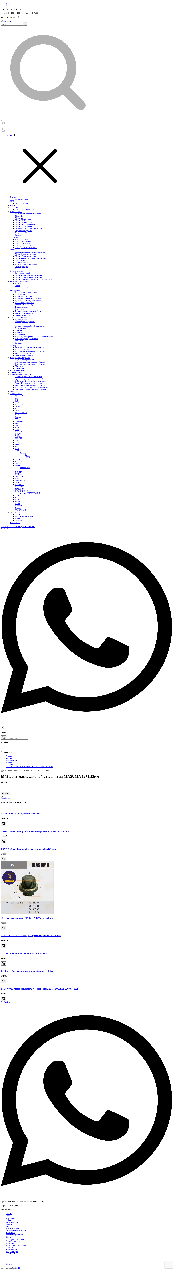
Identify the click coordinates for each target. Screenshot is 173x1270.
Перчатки (14, 392)
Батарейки (19, 341)
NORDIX (19, 514)
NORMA (18, 472)
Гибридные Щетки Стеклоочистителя (30, 381)
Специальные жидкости (20, 358)
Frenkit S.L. (19, 404)
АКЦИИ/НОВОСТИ (26, 527)
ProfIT (17, 1268)
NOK (17, 483)
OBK (17, 400)
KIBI (17, 478)
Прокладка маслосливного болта (28, 214)
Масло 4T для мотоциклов (25, 254)
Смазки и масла (21, 203)
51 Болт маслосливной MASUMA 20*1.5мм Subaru (27, 918)
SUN (17, 447)
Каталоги (10, 135)
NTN (17, 495)
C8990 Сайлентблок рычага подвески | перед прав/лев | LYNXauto (35, 831)
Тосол (17, 286)
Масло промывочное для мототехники (30, 258)
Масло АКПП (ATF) (23, 220)
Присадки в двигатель (24, 296)
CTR (17, 402)
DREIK (18, 499)
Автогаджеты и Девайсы (25, 322)
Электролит (20, 368)
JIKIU (17, 502)
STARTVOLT (20, 510)
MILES (18, 463)
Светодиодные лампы (24, 356)
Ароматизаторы (16, 372)
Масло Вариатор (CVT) (24, 222)
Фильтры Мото (21, 260)
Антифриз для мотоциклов (26, 265)
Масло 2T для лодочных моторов (28, 277)
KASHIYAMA (21, 487)
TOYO (17, 425)
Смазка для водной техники (26, 273)
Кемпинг (18, 343)
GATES (18, 417)
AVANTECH (20, 497)
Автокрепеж (25, 468)
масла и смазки (16, 212)
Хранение (19, 332)
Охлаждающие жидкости (20, 281)
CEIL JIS (18, 521)
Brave (26, 455)
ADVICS (18, 432)
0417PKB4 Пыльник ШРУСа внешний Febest (24, 953)
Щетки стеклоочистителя (20, 375)
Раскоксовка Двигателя (24, 303)
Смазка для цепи (21, 267)
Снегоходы (14, 205)
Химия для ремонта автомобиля (28, 311)
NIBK (17, 436)
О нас (8, 3)
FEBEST (18, 438)
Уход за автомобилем (23, 328)
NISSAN (18, 508)
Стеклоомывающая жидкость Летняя (30, 362)
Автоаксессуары (21, 199)
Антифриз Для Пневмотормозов (28, 288)
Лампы (13, 345)
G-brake (18, 451)
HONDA (18, 506)
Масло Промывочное (23, 226)
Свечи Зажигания (17, 370)
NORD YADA (20, 459)
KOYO (18, 434)
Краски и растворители (24, 313)
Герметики (19, 309)
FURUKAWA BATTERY (25, 516)
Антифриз (19, 284)
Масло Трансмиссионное (25, 224)
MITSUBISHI (20, 396)
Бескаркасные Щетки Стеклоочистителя (31, 387)
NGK (17, 440)
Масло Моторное (22, 218)
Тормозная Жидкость (23, 231)
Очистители (20, 294)
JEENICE (19, 415)
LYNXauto (19, 474)
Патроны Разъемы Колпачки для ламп (30, 351)
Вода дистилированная (24, 360)
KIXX (12, 201)
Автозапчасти (16, 394)
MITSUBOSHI (21, 413)
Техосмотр (19, 330)
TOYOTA (19, 476)
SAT (16, 398)
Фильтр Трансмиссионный (26, 248)
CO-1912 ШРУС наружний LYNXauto (20, 813)
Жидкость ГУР (21, 233)
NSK (17, 442)
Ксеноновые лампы (23, 353)
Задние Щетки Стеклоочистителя (28, 383)
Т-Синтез (14, 207)
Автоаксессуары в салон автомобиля (30, 324)
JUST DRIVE (20, 461)
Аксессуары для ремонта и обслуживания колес (34, 337)
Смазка (18, 235)
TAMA (18, 406)
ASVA (17, 504)
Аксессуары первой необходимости (29, 326)
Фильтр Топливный (23, 246)
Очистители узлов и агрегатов (27, 292)
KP (16, 408)
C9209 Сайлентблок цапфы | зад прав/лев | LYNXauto (28, 849)
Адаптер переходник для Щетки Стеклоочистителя (35, 379)
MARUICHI (20, 480)
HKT (17, 449)
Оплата (9, 5)
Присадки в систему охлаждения (28, 301)
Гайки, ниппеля (26, 470)
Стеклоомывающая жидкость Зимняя (30, 364)
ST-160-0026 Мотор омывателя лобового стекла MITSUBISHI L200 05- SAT (39, 989)
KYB (17, 428)
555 (16, 419)
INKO (17, 423)
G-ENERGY (15, 523)
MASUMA (19, 466)
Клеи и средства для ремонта (26, 339)
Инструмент (20, 334)
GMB (17, 430)
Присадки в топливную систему (28, 298)
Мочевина (19, 366)
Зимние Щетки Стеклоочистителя (28, 377)
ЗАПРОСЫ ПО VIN (9, 527)
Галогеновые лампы (23, 349)
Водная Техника (16, 271)
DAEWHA (19, 485)
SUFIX (27, 457)
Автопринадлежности (19, 317)
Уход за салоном (21, 307)
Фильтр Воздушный (23, 241)
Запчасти (23, 453)
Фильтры (14, 237)
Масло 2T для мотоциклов (25, 256)
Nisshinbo (19, 421)
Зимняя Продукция (22, 315)
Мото (12, 250)
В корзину (5, 793)
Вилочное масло (21, 269)
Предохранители (22, 320)
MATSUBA (19, 489)
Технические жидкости (24, 210)
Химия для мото (21, 262)
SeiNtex (13, 197)
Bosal (17, 444)
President (18, 518)
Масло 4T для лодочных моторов (28, 275)
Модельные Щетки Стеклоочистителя (30, 389)
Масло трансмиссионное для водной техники (33, 279)
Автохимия (15, 290)
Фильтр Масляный (22, 239)
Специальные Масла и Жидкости (28, 229)
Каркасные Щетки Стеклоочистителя (30, 385)
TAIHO (18, 411)
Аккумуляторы (16, 512)
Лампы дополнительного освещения (29, 347)
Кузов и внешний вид (24, 305)
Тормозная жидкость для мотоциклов (30, 252)
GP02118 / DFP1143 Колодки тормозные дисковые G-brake (31, 935)
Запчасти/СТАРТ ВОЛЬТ (30, 493)
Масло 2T (19, 216)
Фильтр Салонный (22, 243)
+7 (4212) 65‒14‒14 (8, 529)
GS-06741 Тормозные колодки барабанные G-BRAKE (28, 971)
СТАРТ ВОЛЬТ (21, 491)
